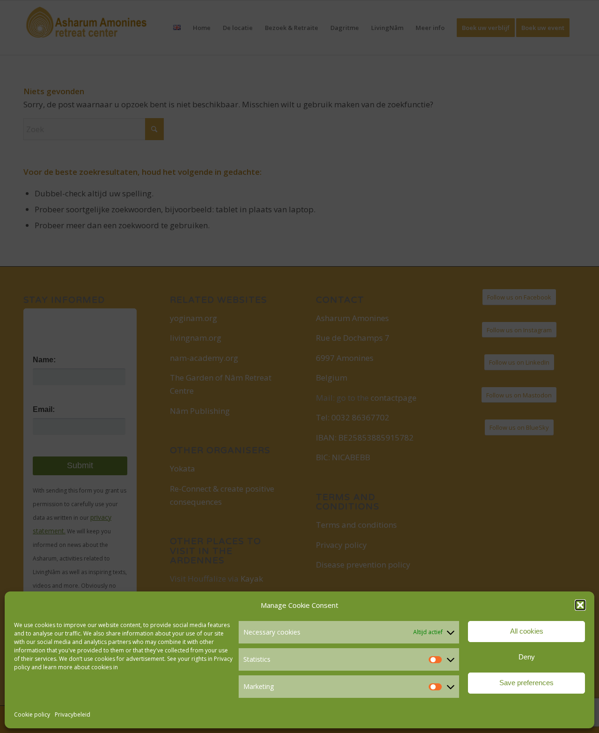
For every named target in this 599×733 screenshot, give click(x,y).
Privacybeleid (72, 714)
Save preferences (526, 683)
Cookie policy (32, 714)
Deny (527, 657)
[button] (580, 605)
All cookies (526, 631)
